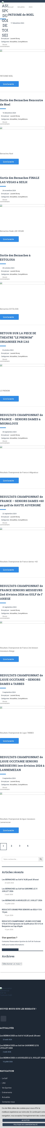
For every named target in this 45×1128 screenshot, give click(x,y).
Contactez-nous (8, 1102)
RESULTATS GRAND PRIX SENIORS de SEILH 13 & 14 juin (22, 911)
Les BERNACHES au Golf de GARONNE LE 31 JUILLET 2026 (20, 890)
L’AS (4, 1083)
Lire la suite (8, 84)
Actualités (6, 1097)
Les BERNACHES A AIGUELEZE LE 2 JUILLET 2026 (22, 900)
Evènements (7, 1092)
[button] (10, 949)
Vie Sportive (7, 1088)
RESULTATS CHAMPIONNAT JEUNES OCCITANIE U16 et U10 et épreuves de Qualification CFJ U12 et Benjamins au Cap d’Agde (22, 923)
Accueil (10, 7)
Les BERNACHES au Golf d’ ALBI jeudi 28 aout (20, 880)
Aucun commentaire (5, 45)
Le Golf (5, 1078)
